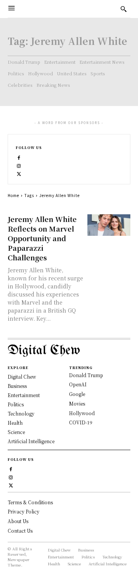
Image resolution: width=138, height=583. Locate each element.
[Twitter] (19, 173)
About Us (18, 521)
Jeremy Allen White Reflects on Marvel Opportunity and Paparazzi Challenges (42, 238)
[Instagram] (19, 165)
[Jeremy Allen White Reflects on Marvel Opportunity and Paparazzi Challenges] (108, 225)
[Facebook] (19, 157)
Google (77, 394)
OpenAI (78, 384)
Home (13, 195)
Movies (77, 403)
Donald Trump (86, 375)
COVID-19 (80, 422)
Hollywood (82, 413)
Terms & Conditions (30, 502)
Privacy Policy (23, 511)
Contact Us (20, 530)
